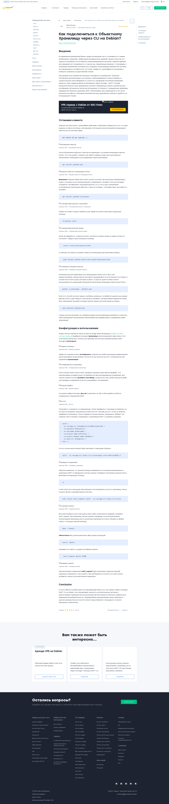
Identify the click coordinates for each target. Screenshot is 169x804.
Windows (36, 29)
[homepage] (59, 20)
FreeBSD (36, 42)
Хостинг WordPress (102, 722)
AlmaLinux (36, 45)
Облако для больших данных (105, 735)
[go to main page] (8, 7)
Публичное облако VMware (40, 725)
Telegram (135, 1)
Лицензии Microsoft (59, 752)
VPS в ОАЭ (78, 771)
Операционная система (41, 20)
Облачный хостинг (102, 728)
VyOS (35, 48)
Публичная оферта (124, 735)
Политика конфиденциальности (124, 739)
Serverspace (36, 70)
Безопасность (37, 86)
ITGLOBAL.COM (48, 800)
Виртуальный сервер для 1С (83, 751)
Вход (149, 7)
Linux (34, 23)
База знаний (126, 1)
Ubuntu (35, 26)
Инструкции (77, 20)
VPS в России (79, 774)
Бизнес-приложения (39, 90)
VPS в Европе (79, 761)
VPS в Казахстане (80, 764)
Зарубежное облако (107, 8)
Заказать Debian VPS (49, 676)
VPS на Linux (78, 722)
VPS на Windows (80, 748)
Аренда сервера (37, 722)
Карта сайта (122, 750)
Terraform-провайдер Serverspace (60, 762)
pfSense (36, 54)
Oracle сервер (79, 738)
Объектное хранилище (69, 43)
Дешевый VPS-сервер (81, 754)
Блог (119, 763)
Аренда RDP (35, 731)
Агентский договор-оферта (126, 731)
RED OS (35, 51)
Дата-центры (58, 724)
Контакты (121, 753)
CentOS (35, 36)
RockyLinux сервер (80, 741)
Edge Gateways (36, 745)
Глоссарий (100, 768)
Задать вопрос (129, 702)
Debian (35, 33)
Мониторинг (36, 78)
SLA (119, 725)
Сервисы (44, 8)
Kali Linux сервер (80, 735)
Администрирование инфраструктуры (60, 744)
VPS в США (78, 758)
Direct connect (36, 741)
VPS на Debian (79, 728)
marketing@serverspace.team (150, 1)
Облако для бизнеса (103, 738)
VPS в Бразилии (79, 768)
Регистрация (160, 7)
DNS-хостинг (36, 754)
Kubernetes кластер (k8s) (39, 758)
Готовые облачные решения (62, 740)
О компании (55, 8)
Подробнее (84, 676)
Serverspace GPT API (38, 761)
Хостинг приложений (103, 731)
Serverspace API (58, 755)
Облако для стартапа (103, 741)
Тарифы (66, 8)
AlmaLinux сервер (80, 745)
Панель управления (59, 727)
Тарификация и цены (124, 722)
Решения (100, 717)
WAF (33, 751)
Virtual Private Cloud (38, 728)
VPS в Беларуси (79, 777)
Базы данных (37, 66)
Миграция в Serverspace (79, 8)
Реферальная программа (126, 728)
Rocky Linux (37, 39)
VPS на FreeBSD (79, 731)
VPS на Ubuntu (79, 725)
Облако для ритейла (103, 745)
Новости (120, 759)
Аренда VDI (35, 735)
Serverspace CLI (58, 758)
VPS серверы (80, 717)
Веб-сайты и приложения (41, 82)
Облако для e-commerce (104, 748)
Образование (101, 754)
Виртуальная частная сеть (40, 738)
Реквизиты (121, 756)
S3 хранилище (36, 748)
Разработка (36, 74)
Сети (34, 58)
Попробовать (117, 109)
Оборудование (58, 730)
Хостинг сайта (101, 725)
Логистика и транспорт (104, 751)
